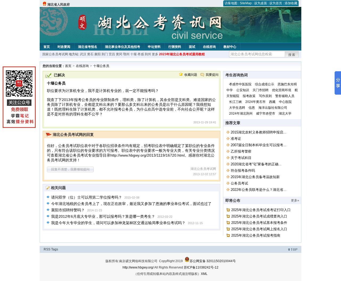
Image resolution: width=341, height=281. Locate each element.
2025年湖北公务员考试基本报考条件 (259, 223)
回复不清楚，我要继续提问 (70, 169)
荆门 (105, 54)
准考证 (236, 139)
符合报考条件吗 (243, 171)
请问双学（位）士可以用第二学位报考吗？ (86, 197)
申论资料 (154, 47)
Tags (54, 249)
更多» (295, 200)
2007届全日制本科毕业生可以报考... (258, 145)
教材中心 (230, 47)
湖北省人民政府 (58, 4)
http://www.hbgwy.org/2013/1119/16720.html (147, 155)
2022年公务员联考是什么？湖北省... (258, 190)
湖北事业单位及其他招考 (122, 47)
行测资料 (174, 47)
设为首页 (275, 3)
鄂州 (126, 54)
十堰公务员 (101, 66)
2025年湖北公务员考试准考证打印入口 (261, 210)
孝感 (140, 54)
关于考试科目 (241, 158)
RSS (47, 249)
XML (204, 274)
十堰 (133, 54)
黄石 (90, 54)
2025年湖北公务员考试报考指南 (255, 235)
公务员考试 (239, 183)
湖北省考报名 (87, 47)
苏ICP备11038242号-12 (201, 267)
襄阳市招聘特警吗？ (68, 210)
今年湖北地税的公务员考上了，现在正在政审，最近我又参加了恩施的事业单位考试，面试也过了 (131, 204)
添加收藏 (291, 3)
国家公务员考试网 (55, 54)
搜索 (292, 55)
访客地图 (231, 3)
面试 (192, 47)
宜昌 (112, 54)
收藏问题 (190, 75)
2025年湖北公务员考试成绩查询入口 (259, 216)
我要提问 (212, 75)
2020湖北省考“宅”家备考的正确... (256, 164)
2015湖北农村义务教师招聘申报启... (258, 132)
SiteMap (246, 3)
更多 (155, 54)
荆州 (148, 54)
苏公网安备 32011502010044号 (213, 261)
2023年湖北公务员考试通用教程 (182, 54)
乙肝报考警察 (241, 151)
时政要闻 (64, 47)
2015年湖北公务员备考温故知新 (255, 177)
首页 (46, 47)
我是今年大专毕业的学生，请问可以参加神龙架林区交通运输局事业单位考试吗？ (118, 223)
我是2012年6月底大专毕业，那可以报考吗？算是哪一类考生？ (103, 216)
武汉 (83, 54)
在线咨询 (209, 47)
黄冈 (119, 54)
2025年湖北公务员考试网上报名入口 (259, 229)
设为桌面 (260, 3)
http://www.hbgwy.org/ (138, 267)
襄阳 (97, 54)
